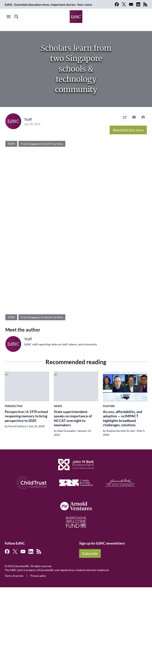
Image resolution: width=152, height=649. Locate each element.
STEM (11, 143)
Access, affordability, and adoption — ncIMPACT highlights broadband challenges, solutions (122, 418)
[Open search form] (16, 16)
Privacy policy (38, 575)
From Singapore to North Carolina (42, 143)
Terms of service (14, 575)
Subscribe (90, 553)
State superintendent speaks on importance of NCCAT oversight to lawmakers (73, 418)
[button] (134, 117)
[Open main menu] (8, 16)
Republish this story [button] (128, 130)
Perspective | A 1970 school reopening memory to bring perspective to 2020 (26, 416)
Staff (28, 119)
